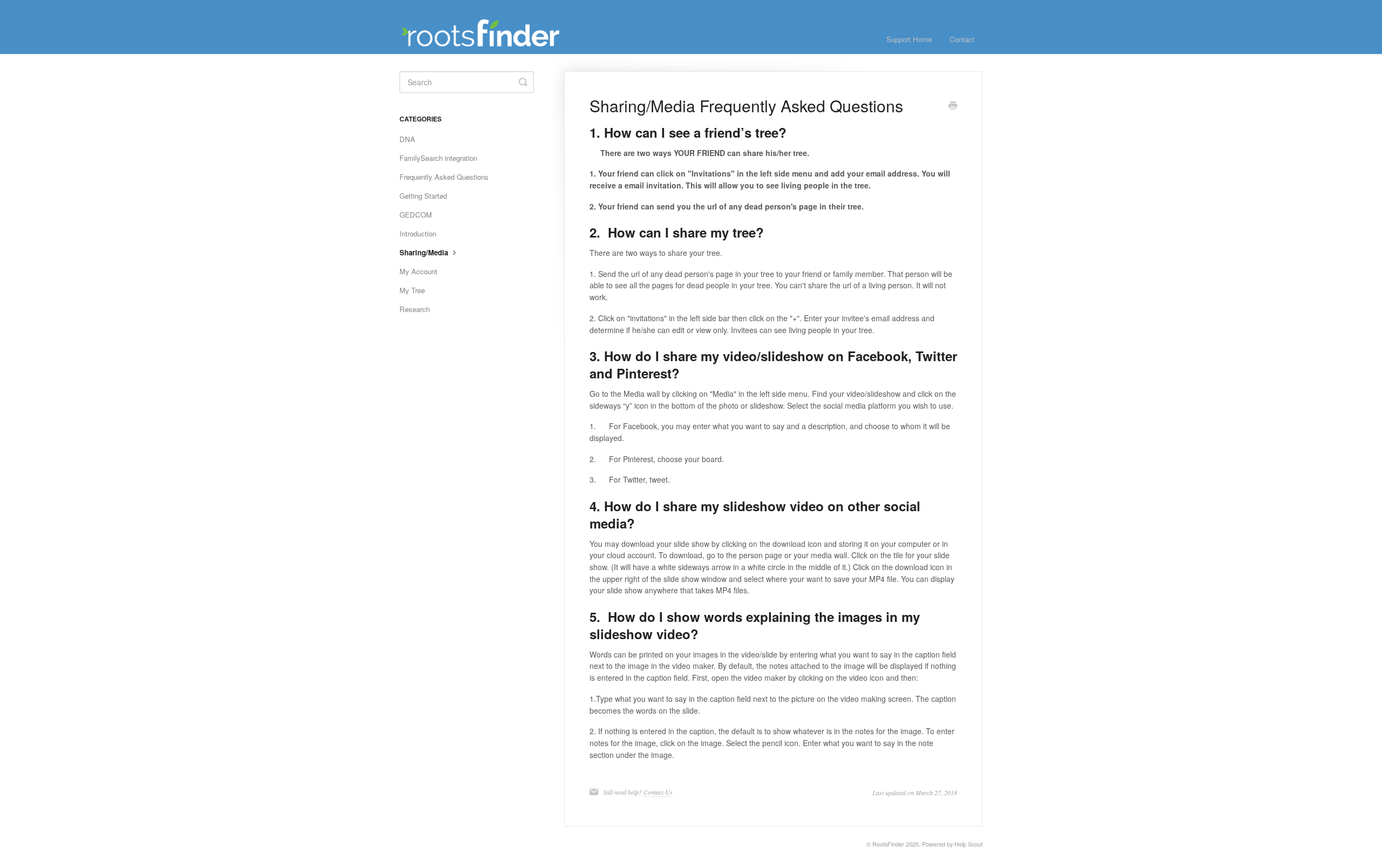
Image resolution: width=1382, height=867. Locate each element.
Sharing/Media (424, 252)
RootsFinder (888, 844)
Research (414, 309)
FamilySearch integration (438, 158)
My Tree (412, 290)
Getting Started (423, 196)
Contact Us (658, 792)
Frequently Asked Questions (444, 177)
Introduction (417, 233)
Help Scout (968, 844)
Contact (962, 39)
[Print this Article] (953, 106)
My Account (418, 271)
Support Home (909, 39)
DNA (407, 139)
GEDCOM (415, 214)
